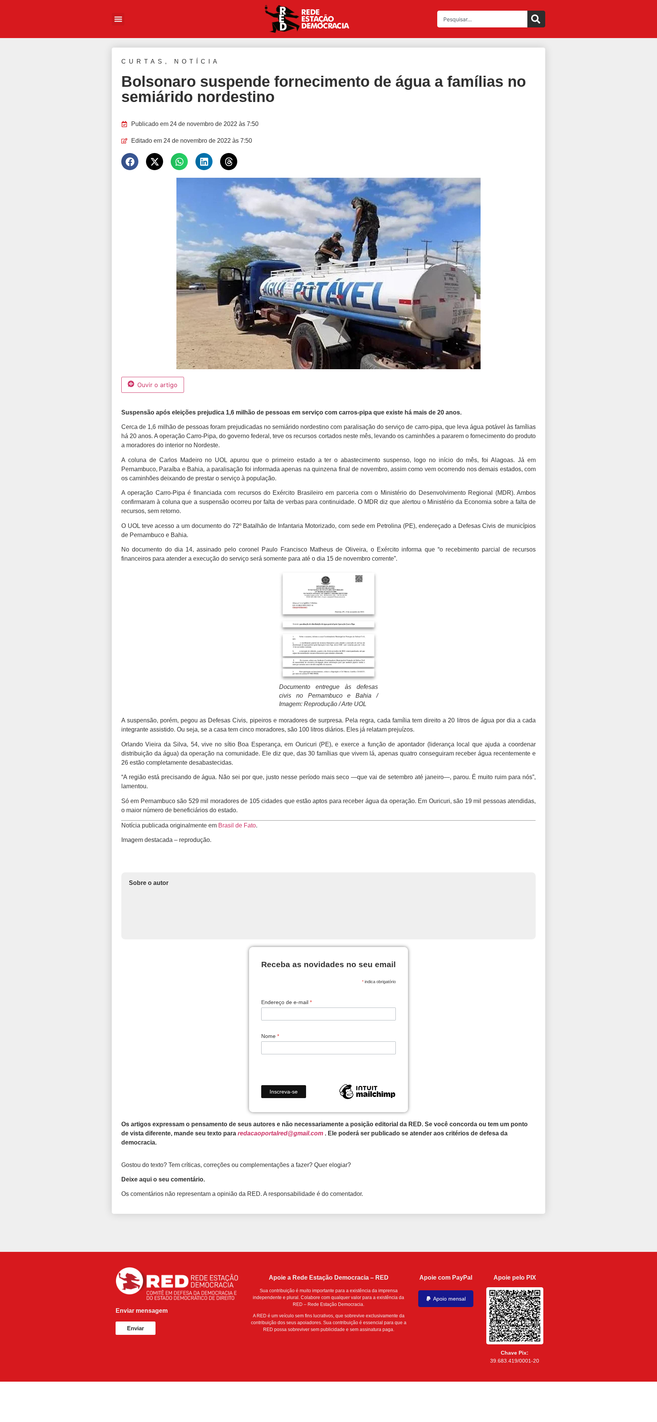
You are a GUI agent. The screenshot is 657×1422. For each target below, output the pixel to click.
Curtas (143, 61)
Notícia (197, 61)
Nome (270, 1036)
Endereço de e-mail (286, 1002)
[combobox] (482, 19)
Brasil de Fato (237, 825)
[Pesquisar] (536, 19)
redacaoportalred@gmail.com (280, 1133)
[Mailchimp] (367, 1091)
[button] (118, 19)
